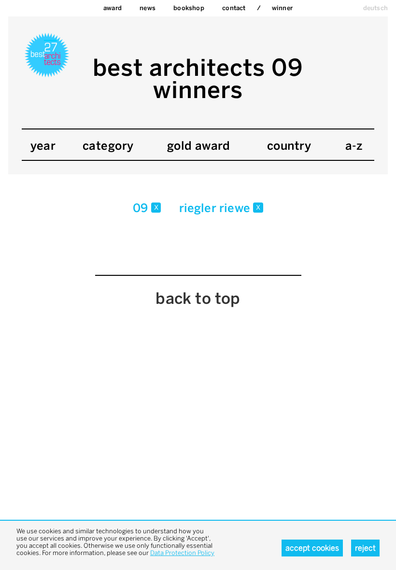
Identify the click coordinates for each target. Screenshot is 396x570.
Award (112, 8)
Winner (282, 8)
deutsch (375, 8)
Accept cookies (312, 548)
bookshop (188, 8)
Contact (233, 8)
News (148, 8)
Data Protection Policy (182, 552)
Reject (365, 548)
